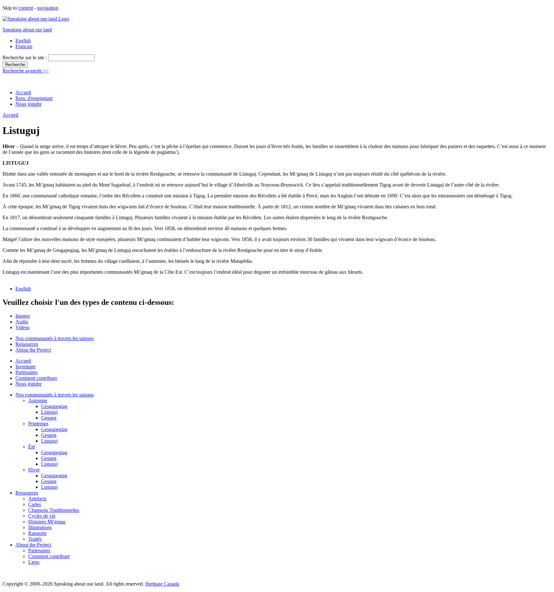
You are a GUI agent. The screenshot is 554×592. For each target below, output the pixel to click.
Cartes (34, 504)
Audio (21, 321)
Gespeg (48, 418)
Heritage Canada (162, 584)
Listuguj (49, 412)
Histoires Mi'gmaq (46, 521)
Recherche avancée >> (26, 70)
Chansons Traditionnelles (53, 510)
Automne (37, 400)
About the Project (33, 350)
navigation (47, 8)
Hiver (34, 469)
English (23, 40)
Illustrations (40, 527)
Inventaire (25, 366)
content (25, 8)
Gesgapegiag (54, 406)
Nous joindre (28, 104)
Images (22, 316)
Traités (35, 539)
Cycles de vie (41, 516)
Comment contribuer (36, 378)
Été (31, 446)
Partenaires (26, 372)
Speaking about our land (27, 29)
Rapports (37, 533)
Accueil (23, 92)
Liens (33, 562)
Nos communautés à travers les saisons (54, 338)
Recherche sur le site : (25, 57)
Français (23, 46)
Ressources (26, 344)
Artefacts (37, 498)
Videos (22, 327)
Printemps (38, 423)
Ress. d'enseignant (34, 98)
